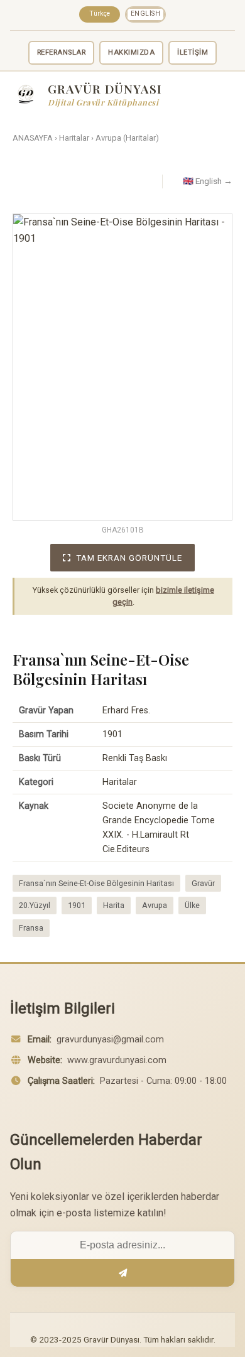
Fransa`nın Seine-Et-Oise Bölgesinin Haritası (96, 883)
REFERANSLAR (61, 52)
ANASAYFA (33, 138)
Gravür (203, 883)
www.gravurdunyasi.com (116, 1060)
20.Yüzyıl (34, 905)
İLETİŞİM (192, 52)
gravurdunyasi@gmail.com (110, 1039)
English (146, 13)
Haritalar (74, 138)
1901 (76, 905)
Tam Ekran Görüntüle (129, 558)
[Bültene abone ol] (122, 1273)
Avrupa (154, 905)
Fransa (31, 928)
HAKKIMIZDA (131, 52)
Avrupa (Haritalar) (127, 138)
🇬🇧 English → (207, 181)
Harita (113, 905)
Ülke (192, 905)
